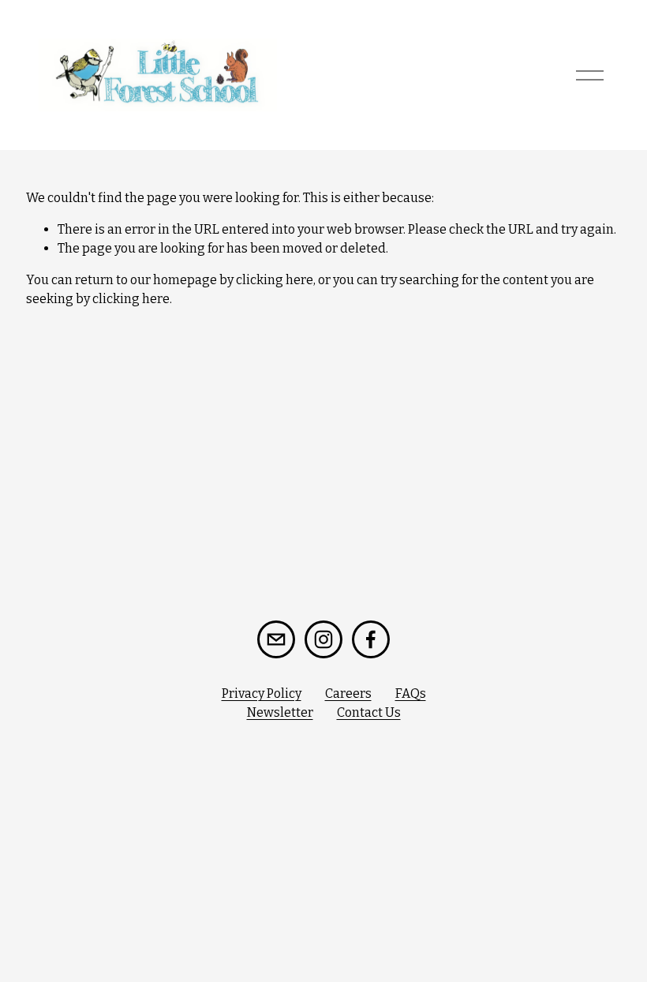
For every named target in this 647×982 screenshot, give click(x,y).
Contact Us (369, 712)
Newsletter (280, 712)
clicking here (274, 279)
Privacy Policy (261, 693)
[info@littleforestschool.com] (276, 639)
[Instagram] (323, 639)
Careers (348, 693)
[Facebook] (371, 639)
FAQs (410, 693)
